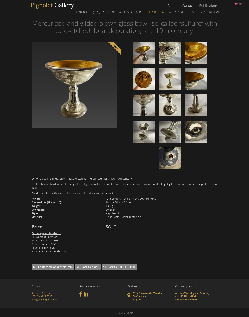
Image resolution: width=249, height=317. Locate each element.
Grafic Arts (125, 12)
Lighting (95, 12)
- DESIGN (213, 12)
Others (139, 12)
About (172, 5)
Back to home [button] (89, 267)
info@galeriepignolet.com (45, 299)
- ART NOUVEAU (177, 12)
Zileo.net (128, 312)
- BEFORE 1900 (155, 12)
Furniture (81, 12)
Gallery (52, 5)
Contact (188, 5)
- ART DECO (197, 12)
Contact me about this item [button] (54, 267)
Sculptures (109, 12)
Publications (208, 5)
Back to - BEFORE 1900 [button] (120, 267)
